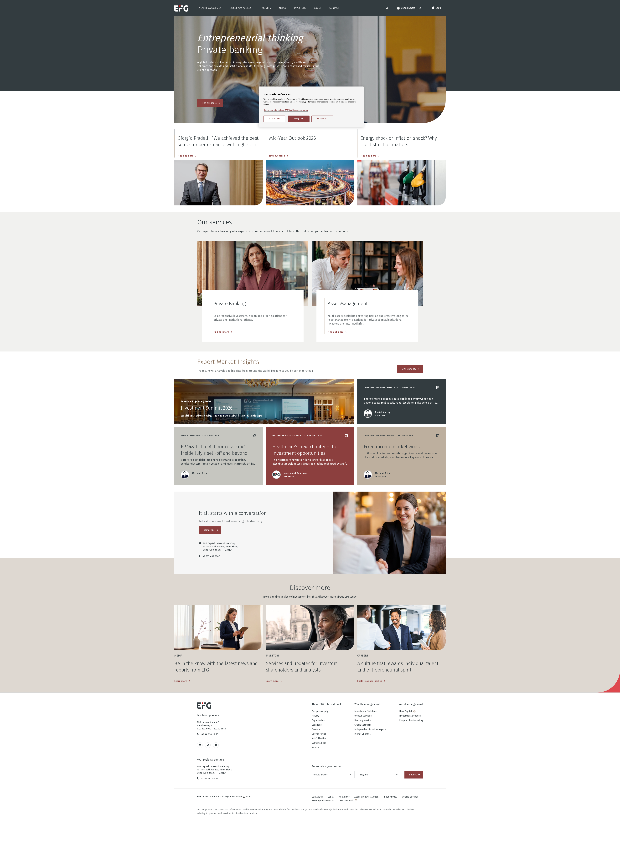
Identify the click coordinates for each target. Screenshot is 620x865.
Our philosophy (320, 711)
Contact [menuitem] (334, 8)
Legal (331, 796)
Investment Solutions (365, 711)
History (315, 715)
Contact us (209, 530)
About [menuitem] (317, 8)
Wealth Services (363, 715)
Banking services (363, 720)
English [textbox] (364, 774)
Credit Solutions (363, 724)
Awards (315, 747)
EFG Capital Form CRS (323, 800)
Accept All (299, 119)
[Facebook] (216, 745)
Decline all (274, 119)
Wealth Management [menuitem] (210, 8)
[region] (311, 106)
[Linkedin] (200, 745)
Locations (317, 724)
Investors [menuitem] (300, 8)
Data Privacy (390, 796)
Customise (322, 119)
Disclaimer (344, 796)
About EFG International (326, 704)
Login (438, 8)
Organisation (318, 720)
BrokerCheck (347, 800)
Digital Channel (362, 734)
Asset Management (411, 704)
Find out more (209, 103)
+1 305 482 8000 (209, 778)
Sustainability (319, 743)
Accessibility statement (366, 796)
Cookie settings (410, 796)
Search (387, 8)
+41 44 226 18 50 (209, 734)
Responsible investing (411, 720)
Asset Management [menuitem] (242, 8)
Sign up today (409, 369)
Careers (316, 729)
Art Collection (319, 738)
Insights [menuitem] (266, 8)
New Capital (405, 711)
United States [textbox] (320, 774)
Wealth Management (367, 704)
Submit (413, 774)
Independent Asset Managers (370, 729)
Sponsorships (319, 734)
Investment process (410, 715)
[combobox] (333, 774)
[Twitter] (208, 745)
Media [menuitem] (282, 8)
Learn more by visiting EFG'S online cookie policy (286, 110)
